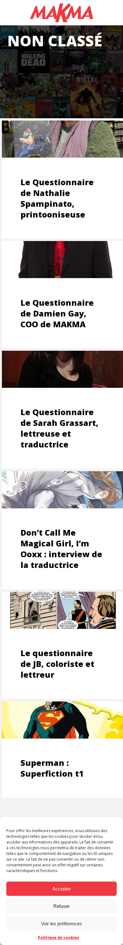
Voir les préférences (61, 923)
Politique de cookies (58, 937)
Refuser (61, 906)
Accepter (61, 888)
